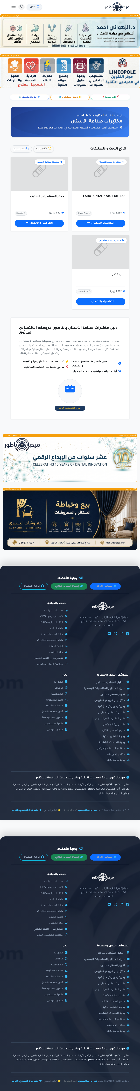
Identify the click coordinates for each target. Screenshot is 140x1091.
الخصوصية (57, 694)
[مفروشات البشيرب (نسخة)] (70, 520)
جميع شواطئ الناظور (113, 730)
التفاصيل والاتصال (102, 223)
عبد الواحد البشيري (87, 810)
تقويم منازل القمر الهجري (48, 658)
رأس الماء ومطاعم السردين (110, 718)
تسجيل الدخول (103, 586)
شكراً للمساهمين (53, 724)
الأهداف (59, 688)
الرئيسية (118, 115)
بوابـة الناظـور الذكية (114, 736)
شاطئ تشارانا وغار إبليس (111, 712)
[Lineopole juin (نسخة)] (70, 72)
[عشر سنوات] (70, 459)
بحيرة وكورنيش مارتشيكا (111, 706)
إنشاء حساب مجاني (67, 586)
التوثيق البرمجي (55, 730)
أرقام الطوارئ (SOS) (51, 622)
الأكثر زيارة (42, 149)
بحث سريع (19, 149)
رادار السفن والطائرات (50, 640)
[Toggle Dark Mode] (21, 7)
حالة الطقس (56, 652)
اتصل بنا (58, 682)
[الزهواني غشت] (70, 32)
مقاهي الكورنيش (116, 754)
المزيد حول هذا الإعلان (9, 16)
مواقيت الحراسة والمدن (50, 664)
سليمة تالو (118, 275)
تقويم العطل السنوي (112, 695)
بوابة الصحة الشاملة (52, 634)
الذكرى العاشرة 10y (52, 718)
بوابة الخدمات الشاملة (112, 742)
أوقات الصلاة (56, 646)
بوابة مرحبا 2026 (116, 760)
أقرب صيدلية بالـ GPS (51, 616)
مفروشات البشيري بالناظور (25, 810)
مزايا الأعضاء (32, 586)
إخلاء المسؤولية (54, 700)
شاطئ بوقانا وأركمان (114, 724)
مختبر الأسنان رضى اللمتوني (47, 196)
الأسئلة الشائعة (54, 706)
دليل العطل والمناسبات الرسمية (104, 688)
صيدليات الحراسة (53, 610)
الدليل (108, 115)
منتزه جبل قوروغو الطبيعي (109, 700)
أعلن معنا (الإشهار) (52, 712)
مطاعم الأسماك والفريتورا (111, 748)
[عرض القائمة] (13, 7)
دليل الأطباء (56, 628)
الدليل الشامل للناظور (110, 682)
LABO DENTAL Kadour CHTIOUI (104, 196)
